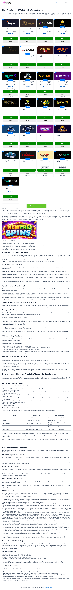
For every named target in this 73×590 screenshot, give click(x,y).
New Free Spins (59, 2)
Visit (11, 38)
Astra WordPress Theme (47, 587)
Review (10, 41)
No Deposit (67, 2)
